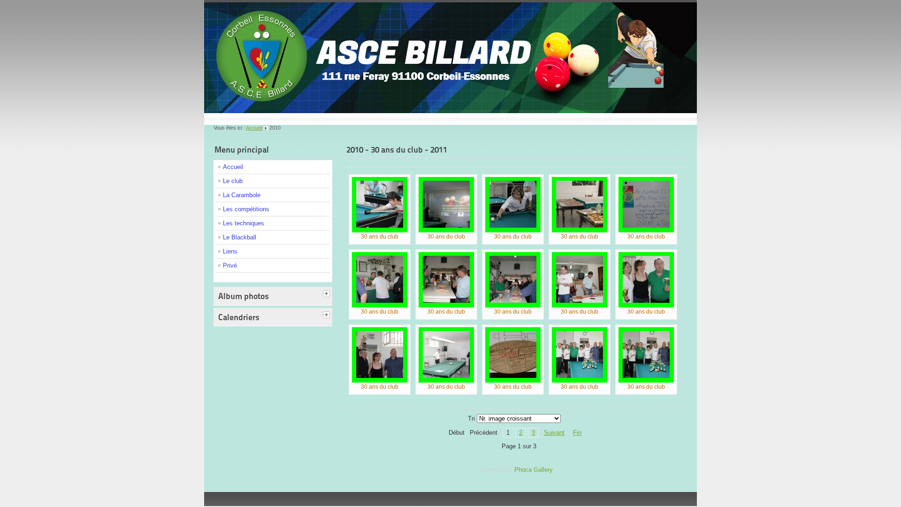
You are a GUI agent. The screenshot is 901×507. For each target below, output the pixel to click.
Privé (230, 265)
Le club (233, 180)
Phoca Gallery (533, 469)
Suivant (554, 432)
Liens (230, 251)
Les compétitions (246, 209)
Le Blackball (239, 237)
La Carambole (241, 195)
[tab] (327, 294)
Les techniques (243, 223)
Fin (577, 432)
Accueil (254, 128)
